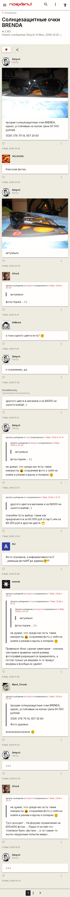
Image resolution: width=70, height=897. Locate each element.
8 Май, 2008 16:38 (11, 574)
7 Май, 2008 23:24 (11, 536)
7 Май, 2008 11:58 (10, 349)
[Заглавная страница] (20, 2)
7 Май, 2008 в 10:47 (54, 437)
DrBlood (16, 322)
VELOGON (17, 156)
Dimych (30, 34)
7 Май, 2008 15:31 (10, 418)
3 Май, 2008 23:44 (11, 148)
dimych (29, 286)
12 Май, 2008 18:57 (11, 847)
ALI (13, 544)
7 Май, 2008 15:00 (10, 382)
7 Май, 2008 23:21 (10, 488)
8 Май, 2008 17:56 (10, 677)
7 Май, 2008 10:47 (10, 315)
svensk (16, 581)
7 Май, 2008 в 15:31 (50, 497)
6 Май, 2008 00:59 (11, 266)
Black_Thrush (19, 684)
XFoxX (15, 273)
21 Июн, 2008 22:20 (49, 34)
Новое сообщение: (14, 34)
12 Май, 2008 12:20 (11, 778)
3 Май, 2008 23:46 (11, 182)
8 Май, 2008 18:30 (11, 745)
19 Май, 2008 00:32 (11, 881)
